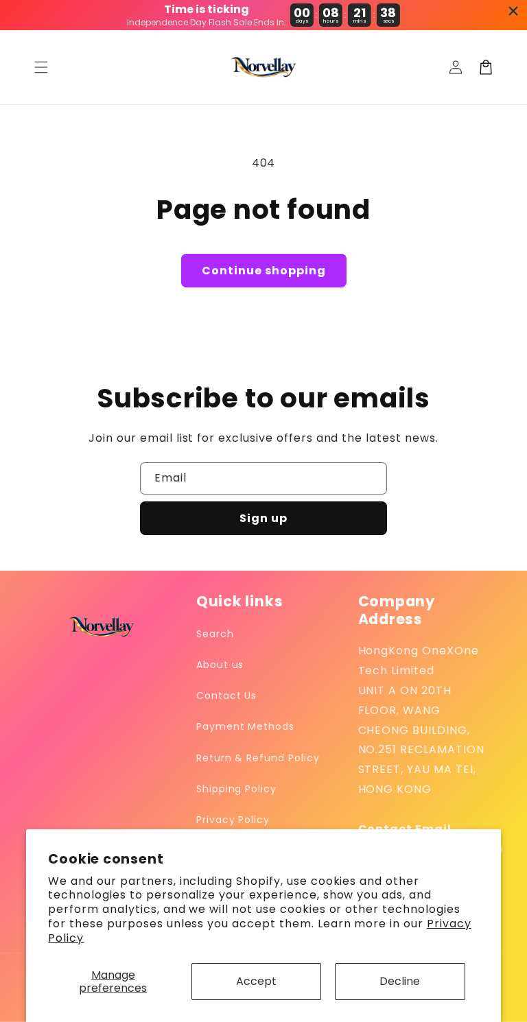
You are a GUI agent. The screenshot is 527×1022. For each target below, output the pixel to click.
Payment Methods (245, 726)
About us (220, 665)
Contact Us (226, 695)
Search (215, 634)
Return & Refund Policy (258, 758)
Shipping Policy (236, 789)
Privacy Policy (233, 820)
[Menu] (41, 67)
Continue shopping (264, 270)
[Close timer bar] (513, 10)
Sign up (263, 518)
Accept (256, 981)
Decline (399, 981)
